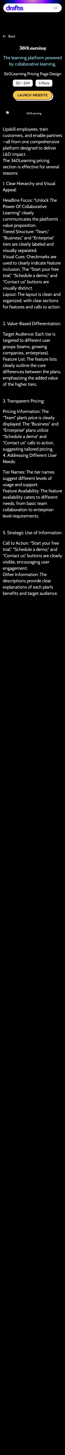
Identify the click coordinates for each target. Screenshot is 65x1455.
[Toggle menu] (55, 7)
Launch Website (32, 95)
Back (11, 36)
